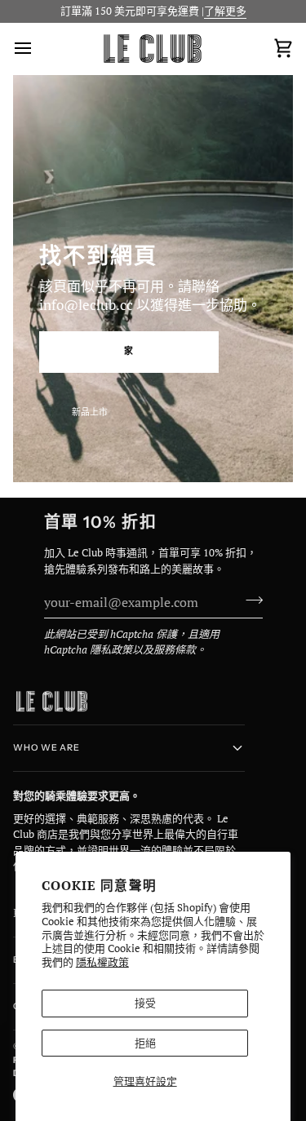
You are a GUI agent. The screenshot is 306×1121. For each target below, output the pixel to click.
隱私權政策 (102, 962)
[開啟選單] (37, 48)
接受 (145, 1002)
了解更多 (225, 10)
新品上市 (90, 412)
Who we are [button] (46, 747)
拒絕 (145, 1042)
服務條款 (174, 649)
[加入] (249, 600)
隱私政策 (111, 649)
